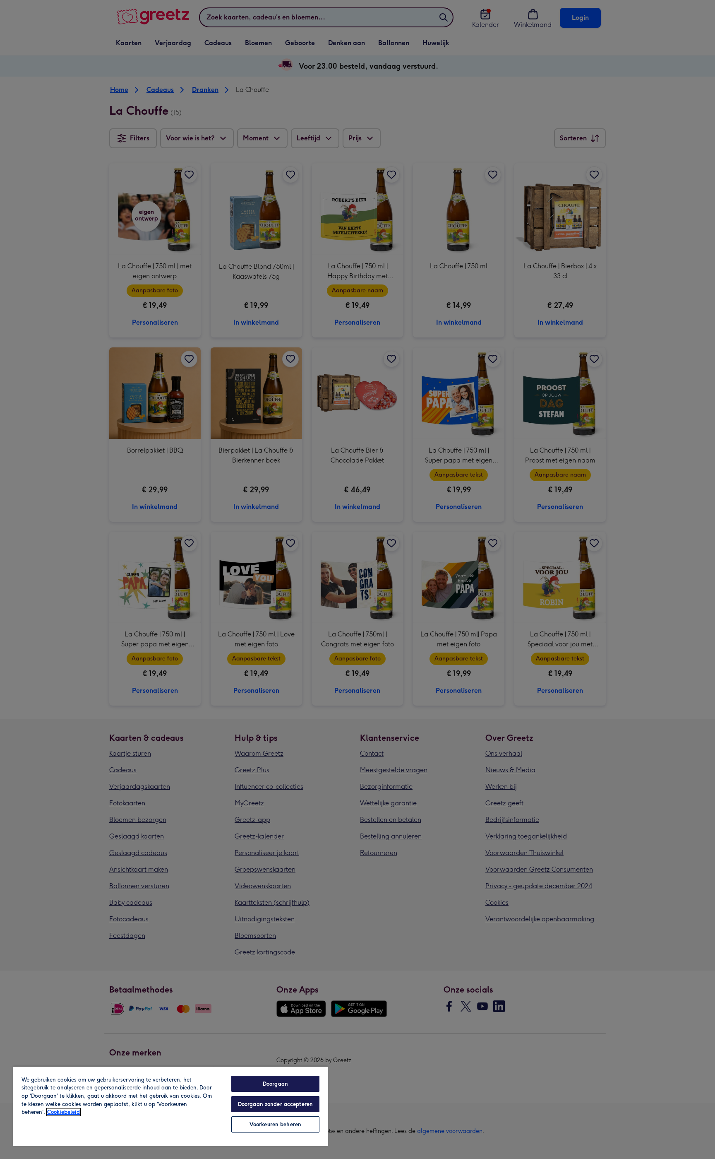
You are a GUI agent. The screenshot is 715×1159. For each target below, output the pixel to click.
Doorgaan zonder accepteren (275, 1104)
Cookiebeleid (63, 1112)
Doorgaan (275, 1084)
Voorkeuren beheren (275, 1124)
